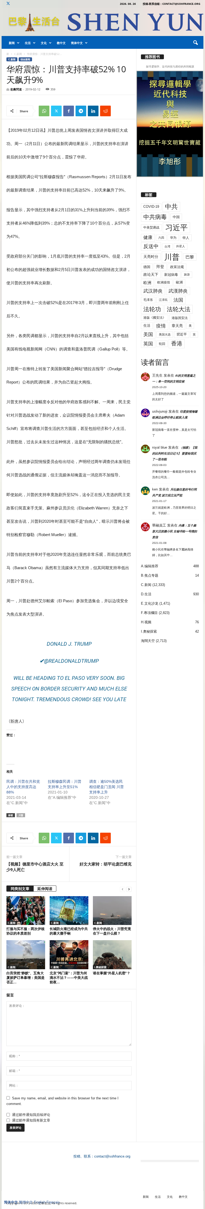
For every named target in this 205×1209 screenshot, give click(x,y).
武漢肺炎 (178, 291)
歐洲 (179, 282)
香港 (176, 343)
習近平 (181, 334)
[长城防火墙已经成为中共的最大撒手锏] (69, 910)
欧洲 (147, 282)
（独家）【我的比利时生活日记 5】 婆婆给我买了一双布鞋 (174, 453)
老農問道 (16, 89)
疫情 (161, 326)
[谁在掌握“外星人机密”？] (112, 954)
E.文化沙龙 (149, 603)
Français (53, 1202)
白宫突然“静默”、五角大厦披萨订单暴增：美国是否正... (25, 977)
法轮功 (152, 309)
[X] (8, 4)
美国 (148, 334)
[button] (195, 43)
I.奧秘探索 (100, 967)
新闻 (12, 43)
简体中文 (77, 43)
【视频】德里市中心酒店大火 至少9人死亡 (35, 866)
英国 (148, 343)
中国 (176, 217)
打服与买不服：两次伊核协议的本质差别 (25, 931)
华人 (185, 238)
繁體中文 (26, 1202)
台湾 (167, 246)
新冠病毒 (171, 275)
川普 (20, 815)
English (39, 1202)
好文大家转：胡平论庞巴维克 (106, 864)
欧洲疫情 (163, 282)
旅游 (187, 274)
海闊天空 (148, 641)
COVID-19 (151, 207)
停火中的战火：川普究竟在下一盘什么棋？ (112, 931)
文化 (44, 43)
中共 (171, 206)
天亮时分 (150, 256)
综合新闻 (25, 59)
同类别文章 (20, 888)
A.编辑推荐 (149, 566)
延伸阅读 (44, 888)
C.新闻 (18, 54)
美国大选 (165, 334)
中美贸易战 (151, 227)
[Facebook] (68, 111)
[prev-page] (122, 889)
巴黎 (190, 257)
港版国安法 (180, 318)
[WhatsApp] (44, 111)
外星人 (180, 246)
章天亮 (177, 326)
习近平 (176, 228)
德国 (146, 267)
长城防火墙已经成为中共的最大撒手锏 (69, 931)
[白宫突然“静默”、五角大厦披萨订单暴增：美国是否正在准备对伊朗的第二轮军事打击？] (25, 954)
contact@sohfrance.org (112, 1156)
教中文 (61, 43)
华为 (173, 238)
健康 (147, 237)
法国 (178, 300)
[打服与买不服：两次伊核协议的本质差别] (25, 910)
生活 (28, 43)
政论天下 (150, 275)
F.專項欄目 (149, 613)
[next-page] (129, 889)
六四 (161, 237)
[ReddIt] (105, 111)
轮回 (162, 344)
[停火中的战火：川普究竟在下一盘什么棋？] (112, 910)
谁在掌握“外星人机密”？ (111, 973)
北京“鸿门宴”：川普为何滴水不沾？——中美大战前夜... (69, 977)
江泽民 (163, 299)
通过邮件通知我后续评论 (31, 1115)
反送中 (151, 246)
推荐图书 (152, 56)
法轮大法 (178, 309)
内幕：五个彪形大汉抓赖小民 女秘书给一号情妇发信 (174, 531)
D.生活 (146, 594)
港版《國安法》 (154, 318)
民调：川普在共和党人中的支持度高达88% (23, 786)
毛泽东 (148, 300)
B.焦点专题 (149, 575)
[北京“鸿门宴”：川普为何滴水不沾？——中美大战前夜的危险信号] (69, 954)
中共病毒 (155, 217)
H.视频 (146, 622)
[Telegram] (81, 111)
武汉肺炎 (153, 291)
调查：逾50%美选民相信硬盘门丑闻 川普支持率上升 (106, 786)
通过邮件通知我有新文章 (31, 1120)
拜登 (160, 266)
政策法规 (177, 267)
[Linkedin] (93, 111)
